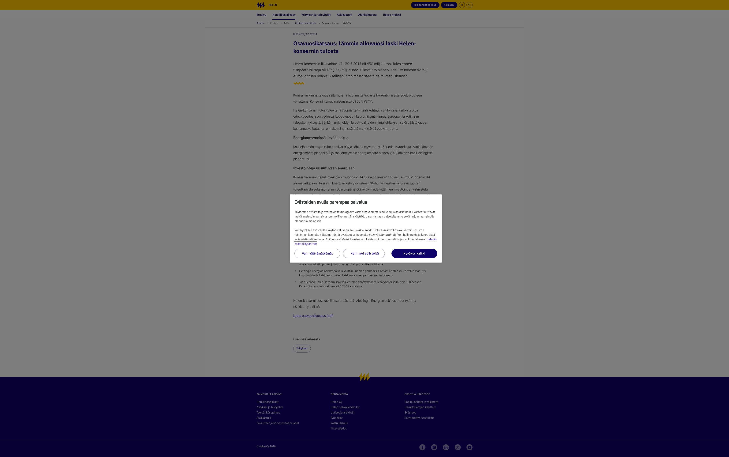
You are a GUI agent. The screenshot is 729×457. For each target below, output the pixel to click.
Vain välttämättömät (317, 253)
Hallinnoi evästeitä (365, 253)
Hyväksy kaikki (414, 253)
